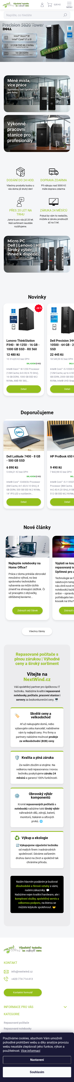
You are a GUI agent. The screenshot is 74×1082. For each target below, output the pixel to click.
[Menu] (69, 4)
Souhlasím (37, 1072)
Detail (24, 389)
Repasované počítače (16, 1022)
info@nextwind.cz (22, 971)
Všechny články (37, 631)
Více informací (30, 1051)
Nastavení (37, 1060)
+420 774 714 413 (22, 978)
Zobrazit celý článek (27, 610)
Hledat (65, 15)
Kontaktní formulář (23, 992)
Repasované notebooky (17, 1028)
